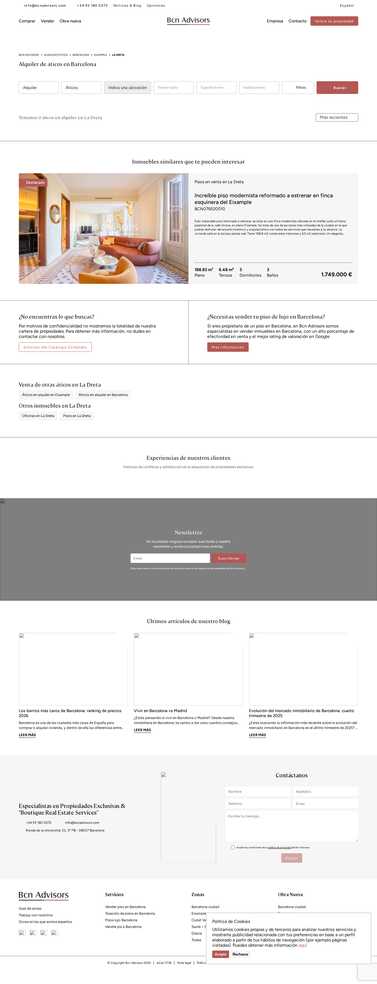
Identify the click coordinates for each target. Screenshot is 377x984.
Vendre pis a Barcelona (123, 927)
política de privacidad (279, 847)
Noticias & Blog (127, 5)
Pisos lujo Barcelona (121, 920)
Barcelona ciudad (205, 907)
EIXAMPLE (100, 55)
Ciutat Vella (201, 920)
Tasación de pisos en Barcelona (130, 913)
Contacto (298, 21)
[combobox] (39, 87)
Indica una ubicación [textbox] (127, 87)
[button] (182, 227)
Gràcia (197, 933)
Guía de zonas (30, 908)
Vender (47, 21)
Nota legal (184, 963)
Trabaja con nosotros (36, 915)
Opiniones (156, 5)
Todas (196, 940)
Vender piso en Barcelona (125, 907)
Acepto (221, 954)
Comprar (27, 21)
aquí (303, 945)
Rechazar (240, 954)
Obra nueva (70, 21)
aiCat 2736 (163, 963)
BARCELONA (81, 55)
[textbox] (173, 88)
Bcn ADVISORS (29, 55)
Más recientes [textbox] (333, 117)
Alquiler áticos (56, 55)
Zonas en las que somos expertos (45, 922)
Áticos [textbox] (72, 87)
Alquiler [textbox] (30, 87)
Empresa (275, 21)
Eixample (199, 913)
